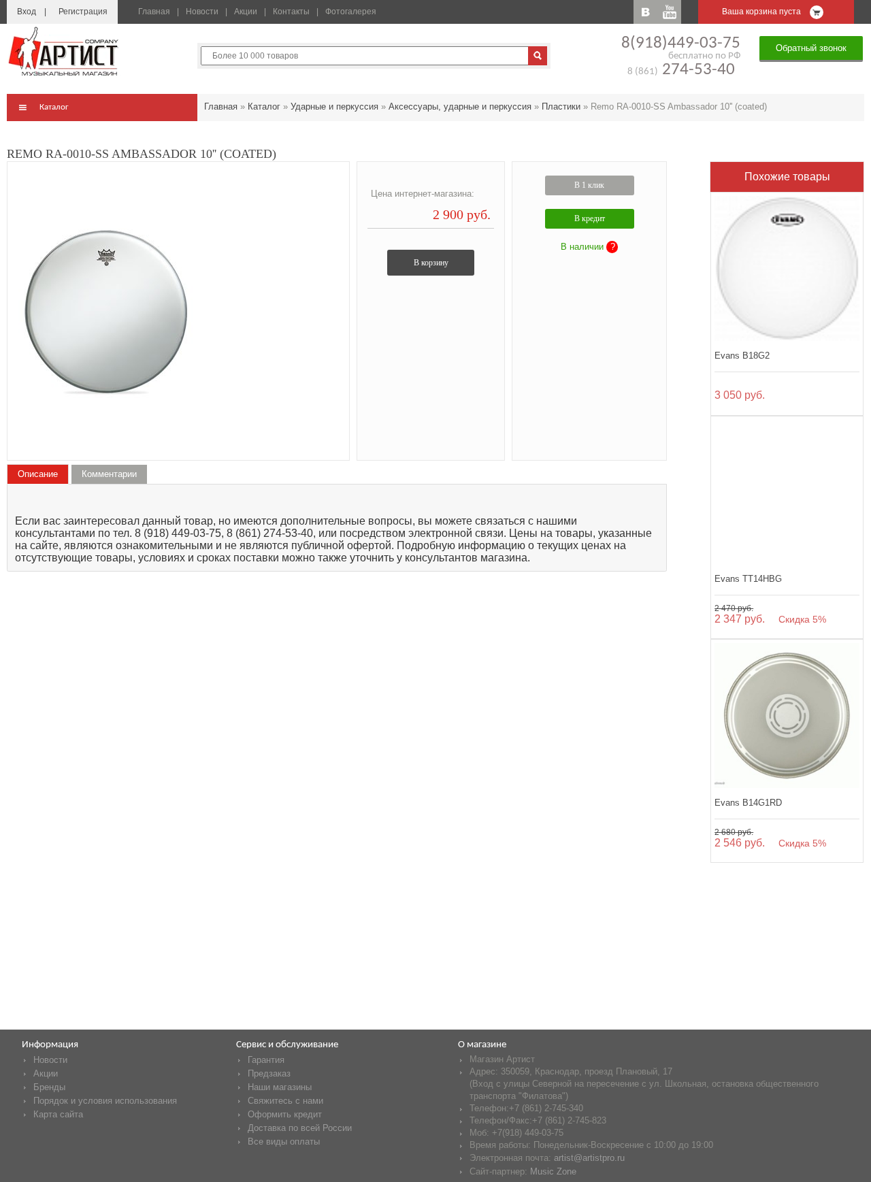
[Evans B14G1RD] (786, 715)
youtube (669, 12)
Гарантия (266, 1060)
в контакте (645, 12)
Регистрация (83, 11)
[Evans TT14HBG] (786, 492)
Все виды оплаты (284, 1141)
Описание (38, 474)
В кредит (589, 218)
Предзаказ (269, 1073)
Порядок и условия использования (105, 1101)
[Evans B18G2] (786, 268)
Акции (245, 11)
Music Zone (553, 1171)
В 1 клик (589, 185)
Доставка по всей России (300, 1128)
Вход (26, 11)
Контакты (291, 11)
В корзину (431, 262)
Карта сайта (58, 1114)
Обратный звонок (811, 48)
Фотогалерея (350, 11)
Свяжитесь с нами (285, 1101)
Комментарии (109, 474)
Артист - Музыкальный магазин (64, 51)
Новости (202, 11)
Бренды (49, 1087)
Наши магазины (280, 1087)
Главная (154, 11)
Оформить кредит (285, 1114)
